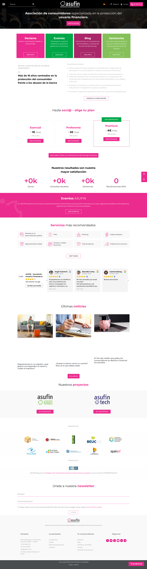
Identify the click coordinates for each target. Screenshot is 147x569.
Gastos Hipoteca (116, 234)
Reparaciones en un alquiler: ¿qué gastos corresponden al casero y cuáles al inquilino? (33, 366)
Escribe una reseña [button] (34, 286)
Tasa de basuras (88, 244)
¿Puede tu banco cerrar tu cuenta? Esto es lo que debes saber (72, 364)
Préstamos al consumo (118, 244)
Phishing (85, 234)
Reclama (30, 38)
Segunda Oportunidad (33, 244)
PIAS (55, 234)
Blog (88, 38)
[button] (3, 4)
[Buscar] (33, 4)
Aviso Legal (62, 562)
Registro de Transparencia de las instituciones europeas (68, 473)
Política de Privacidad (93, 507)
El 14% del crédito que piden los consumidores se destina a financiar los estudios (110, 360)
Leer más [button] (52, 289)
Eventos (59, 38)
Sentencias (116, 38)
